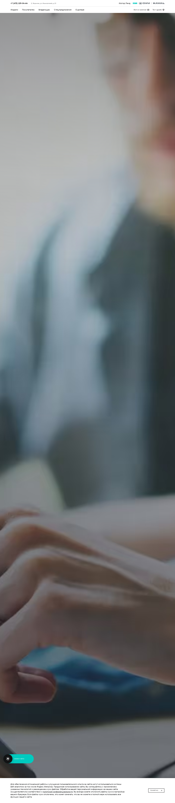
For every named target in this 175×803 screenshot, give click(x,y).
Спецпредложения (62, 9)
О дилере (79, 9)
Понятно (154, 790)
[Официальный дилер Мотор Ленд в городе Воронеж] (151, 3)
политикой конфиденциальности (58, 791)
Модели (14, 9)
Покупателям (28, 9)
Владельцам (44, 9)
